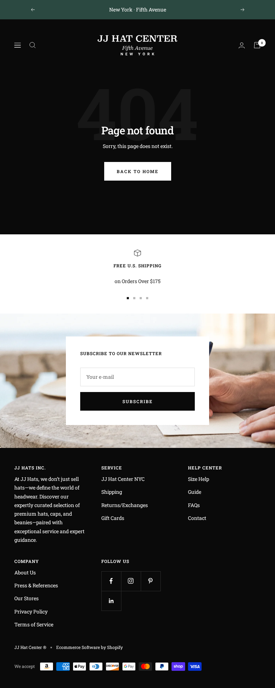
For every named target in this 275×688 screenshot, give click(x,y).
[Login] (241, 45)
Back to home (138, 171)
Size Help (198, 479)
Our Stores (26, 598)
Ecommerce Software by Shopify (89, 647)
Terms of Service (33, 624)
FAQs (194, 505)
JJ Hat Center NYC (123, 479)
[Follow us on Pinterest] (150, 581)
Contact (197, 518)
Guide (194, 491)
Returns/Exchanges (124, 505)
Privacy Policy (31, 611)
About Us (25, 572)
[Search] (32, 45)
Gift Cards (112, 518)
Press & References (36, 585)
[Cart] (257, 45)
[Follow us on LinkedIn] (111, 601)
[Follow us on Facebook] (111, 581)
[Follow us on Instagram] (131, 581)
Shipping (111, 491)
